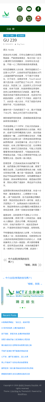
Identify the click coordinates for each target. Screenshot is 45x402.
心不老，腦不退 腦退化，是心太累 (14, 356)
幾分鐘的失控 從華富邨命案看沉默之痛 (16, 345)
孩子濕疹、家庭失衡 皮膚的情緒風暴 (15, 333)
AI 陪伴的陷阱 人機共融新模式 (13, 328)
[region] (22, 298)
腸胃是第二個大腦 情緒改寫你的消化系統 (17, 368)
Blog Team (20, 44)
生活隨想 (21, 35)
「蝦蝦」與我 (30, 265)
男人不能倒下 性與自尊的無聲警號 (14, 362)
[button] (6, 29)
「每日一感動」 (9, 35)
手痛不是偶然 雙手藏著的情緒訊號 (14, 351)
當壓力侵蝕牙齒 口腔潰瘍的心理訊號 (15, 339)
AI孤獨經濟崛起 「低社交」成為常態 (15, 322)
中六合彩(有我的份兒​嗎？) (17, 277)
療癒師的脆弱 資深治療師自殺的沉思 (15, 374)
